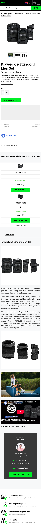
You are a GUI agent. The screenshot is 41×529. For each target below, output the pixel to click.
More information (7, 84)
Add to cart (19, 190)
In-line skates (25, 14)
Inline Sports (8, 14)
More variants (9, 100)
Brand (6, 145)
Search (36, 8)
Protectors (35, 14)
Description (9, 235)
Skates (16, 14)
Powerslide (36, 126)
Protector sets (6, 16)
